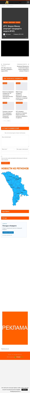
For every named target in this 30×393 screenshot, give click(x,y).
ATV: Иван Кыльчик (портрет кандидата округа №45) (6, 69)
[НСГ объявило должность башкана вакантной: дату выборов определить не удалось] (21, 106)
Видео (6, 22)
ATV (8, 357)
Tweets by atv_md (5, 348)
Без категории (19, 102)
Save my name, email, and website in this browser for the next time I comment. (14, 159)
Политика (18, 22)
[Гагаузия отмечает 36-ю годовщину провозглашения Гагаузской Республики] (8, 106)
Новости (5, 83)
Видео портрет (12, 22)
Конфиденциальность (15, 391)
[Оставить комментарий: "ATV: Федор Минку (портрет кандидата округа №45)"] (4, 36)
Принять (25, 389)
